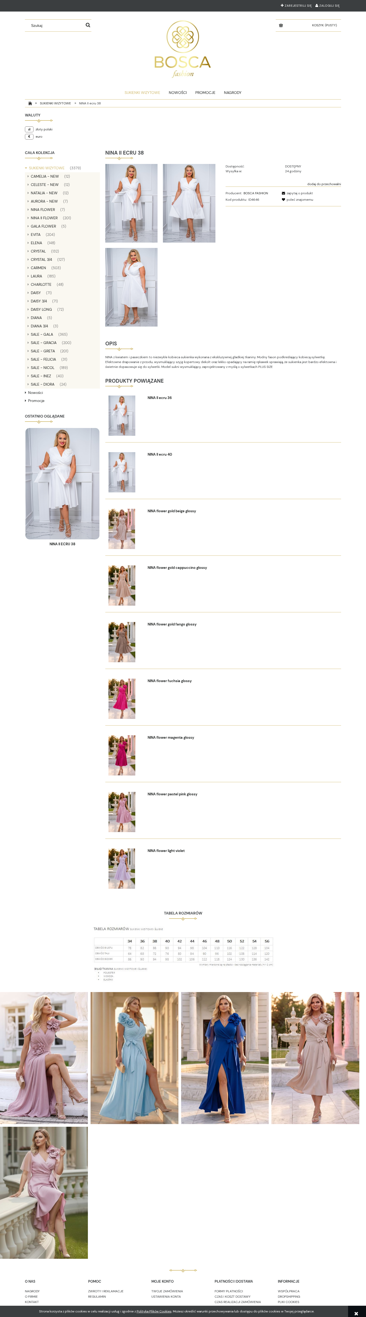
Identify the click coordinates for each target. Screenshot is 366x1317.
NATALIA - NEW (44, 193)
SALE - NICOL (42, 367)
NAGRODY (32, 1291)
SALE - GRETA (43, 351)
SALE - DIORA (42, 384)
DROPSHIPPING (289, 1296)
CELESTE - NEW (45, 184)
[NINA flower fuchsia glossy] (126, 699)
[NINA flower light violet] (126, 868)
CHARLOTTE (41, 284)
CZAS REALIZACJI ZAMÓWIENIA (238, 1302)
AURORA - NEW (44, 201)
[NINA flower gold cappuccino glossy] (126, 585)
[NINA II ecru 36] (126, 416)
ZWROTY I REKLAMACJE (106, 1291)
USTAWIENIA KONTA (166, 1296)
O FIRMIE (31, 1296)
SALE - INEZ (41, 376)
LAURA (36, 276)
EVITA (35, 234)
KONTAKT (32, 1302)
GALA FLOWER (43, 226)
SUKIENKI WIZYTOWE (47, 168)
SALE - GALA (42, 334)
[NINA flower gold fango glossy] (126, 642)
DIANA (36, 317)
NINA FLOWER (43, 209)
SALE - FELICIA (43, 359)
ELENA (36, 242)
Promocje (36, 400)
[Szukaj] (88, 25)
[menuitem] (142, 92)
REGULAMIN (97, 1296)
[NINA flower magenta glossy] (126, 755)
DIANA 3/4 (39, 326)
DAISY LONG (41, 309)
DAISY (36, 292)
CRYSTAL (38, 251)
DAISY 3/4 (39, 301)
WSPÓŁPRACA (289, 1291)
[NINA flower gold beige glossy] (126, 529)
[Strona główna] (183, 48)
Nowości (35, 392)
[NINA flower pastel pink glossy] (126, 812)
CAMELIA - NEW (45, 176)
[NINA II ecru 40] (126, 472)
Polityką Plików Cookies (154, 1311)
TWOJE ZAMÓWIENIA (167, 1291)
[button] (296, 193)
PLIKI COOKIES (288, 1302)
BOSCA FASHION (256, 193)
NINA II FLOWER (44, 217)
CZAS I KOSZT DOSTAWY (233, 1296)
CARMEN (38, 267)
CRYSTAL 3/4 (41, 259)
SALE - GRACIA (44, 342)
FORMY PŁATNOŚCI (229, 1291)
